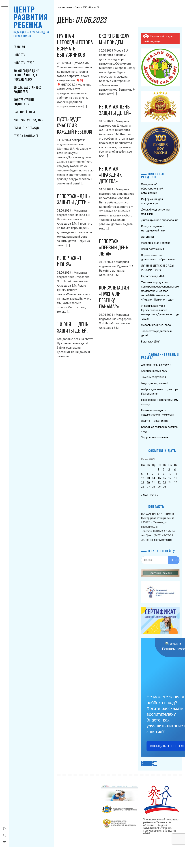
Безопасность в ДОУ (154, 371)
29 (159, 486)
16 (164, 478)
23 (164, 482)
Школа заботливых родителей (27, 89)
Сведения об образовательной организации (152, 189)
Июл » (154, 495)
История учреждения (29, 120)
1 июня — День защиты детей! (72, 327)
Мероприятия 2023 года (156, 325)
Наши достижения (152, 249)
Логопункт (147, 236)
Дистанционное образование (159, 220)
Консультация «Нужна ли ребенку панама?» (114, 297)
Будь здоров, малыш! (154, 383)
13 (148, 478)
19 (142, 482)
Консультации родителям (24, 101)
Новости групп (24, 63)
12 (142, 478)
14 (153, 478)
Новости (20, 55)
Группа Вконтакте (26, 136)
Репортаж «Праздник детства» (110, 174)
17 (169, 478)
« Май (144, 495)
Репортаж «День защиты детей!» (73, 199)
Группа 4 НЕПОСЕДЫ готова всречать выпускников (75, 45)
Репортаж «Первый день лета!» (113, 247)
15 (159, 478)
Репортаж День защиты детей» (115, 109)
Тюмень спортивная (153, 377)
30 (164, 486)
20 (148, 482)
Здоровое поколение (154, 437)
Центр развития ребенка (31, 17)
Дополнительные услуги (156, 364)
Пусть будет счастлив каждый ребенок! (74, 125)
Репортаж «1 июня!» (69, 261)
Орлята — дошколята (154, 420)
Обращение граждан (28, 128)
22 (159, 482)
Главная (19, 47)
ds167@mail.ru (163, 539)
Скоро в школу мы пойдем (114, 39)
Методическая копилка (155, 242)
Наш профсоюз (24, 112)
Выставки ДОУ (150, 341)
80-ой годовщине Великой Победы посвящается (26, 75)
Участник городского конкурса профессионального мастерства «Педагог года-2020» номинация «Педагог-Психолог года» (160, 291)
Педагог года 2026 (153, 276)
